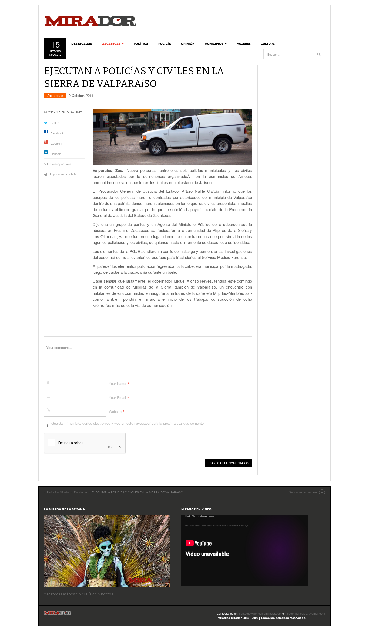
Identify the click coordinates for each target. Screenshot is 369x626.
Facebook (57, 133)
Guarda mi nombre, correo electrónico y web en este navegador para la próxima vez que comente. (128, 423)
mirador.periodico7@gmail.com (305, 613)
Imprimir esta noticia (63, 174)
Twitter (54, 123)
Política (141, 44)
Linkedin (56, 153)
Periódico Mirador (90, 21)
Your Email (117, 397)
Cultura (268, 44)
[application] (244, 550)
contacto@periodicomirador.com (260, 613)
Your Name (117, 383)
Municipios (214, 44)
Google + (56, 143)
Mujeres (244, 44)
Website (115, 411)
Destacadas (81, 44)
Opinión (188, 44)
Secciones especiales (303, 492)
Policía (164, 44)
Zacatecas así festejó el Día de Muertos (78, 594)
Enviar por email (60, 164)
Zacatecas (111, 44)
